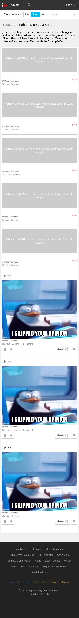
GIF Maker (36, 549)
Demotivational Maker (19, 560)
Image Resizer (42, 560)
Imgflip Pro (21, 549)
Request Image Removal (56, 566)
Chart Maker (63, 554)
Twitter (26, 582)
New (36, 14)
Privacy (67, 560)
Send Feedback (39, 572)
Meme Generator (55, 549)
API (22, 566)
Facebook (14, 582)
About (56, 560)
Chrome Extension (60, 582)
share (60, 349)
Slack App (33, 566)
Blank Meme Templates (21, 554)
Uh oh (6, 276)
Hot (27, 14)
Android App (40, 582)
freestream (10, 14)
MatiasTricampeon (11, 81)
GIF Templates (45, 554)
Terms (13, 566)
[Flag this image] (74, 349)
